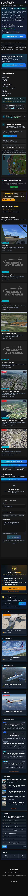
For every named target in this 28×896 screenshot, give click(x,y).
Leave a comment (15, 479)
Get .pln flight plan (10, 136)
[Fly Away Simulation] (12, 2)
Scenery (21, 5)
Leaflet (11, 174)
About (12, 872)
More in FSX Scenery (15, 465)
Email (4, 509)
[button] (14, 163)
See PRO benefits (7, 199)
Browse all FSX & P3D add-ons (15, 461)
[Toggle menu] (25, 2)
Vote (4, 846)
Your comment (7, 519)
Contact (7, 872)
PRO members (8, 101)
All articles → (14, 808)
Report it (13, 108)
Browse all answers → (14, 771)
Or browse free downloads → (14, 591)
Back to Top (14, 881)
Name (4, 503)
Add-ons (3, 5)
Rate (13, 24)
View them (14, 187)
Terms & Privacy (19, 872)
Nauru (17, 30)
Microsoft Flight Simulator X (12, 5)
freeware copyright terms (13, 107)
